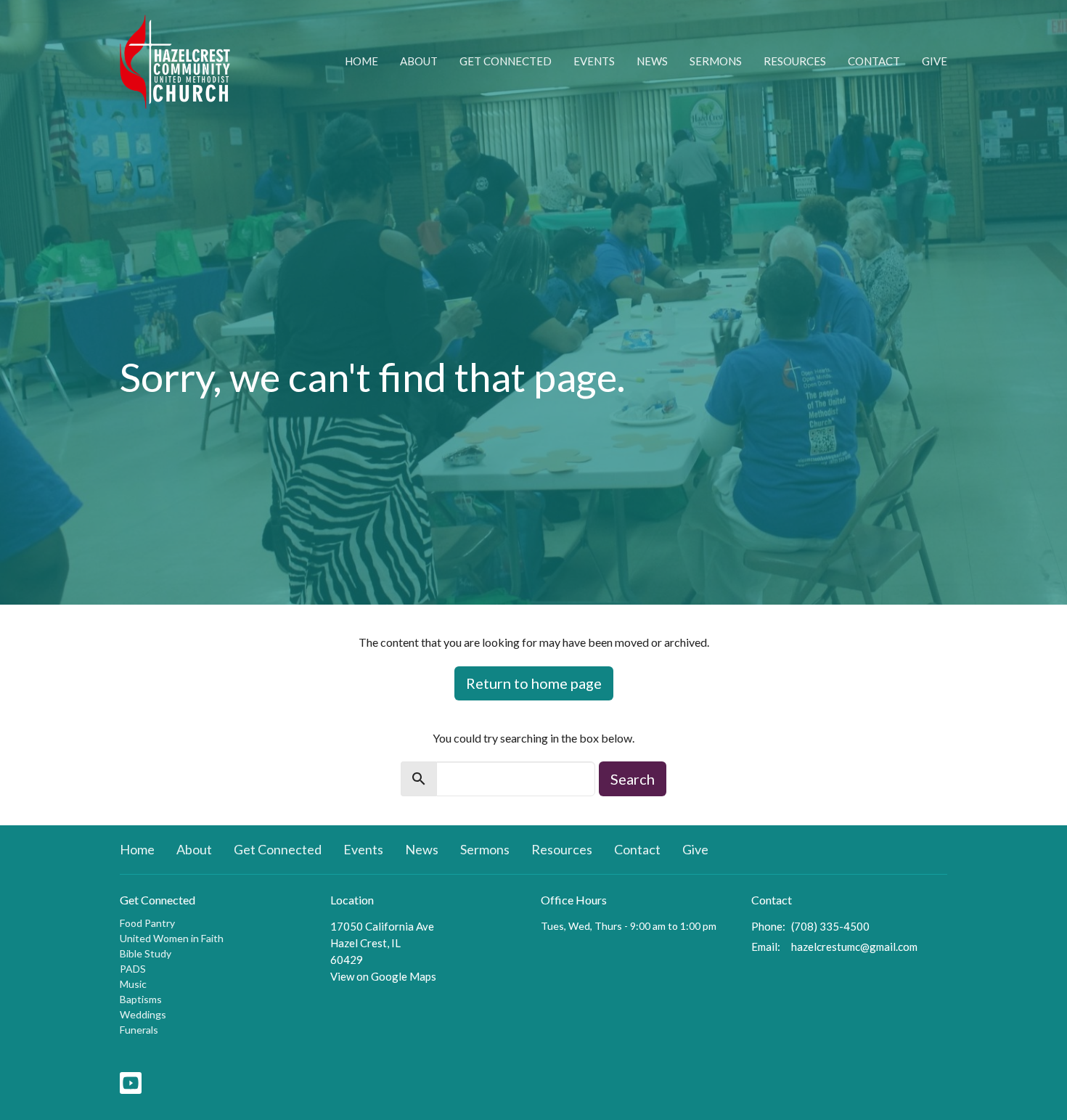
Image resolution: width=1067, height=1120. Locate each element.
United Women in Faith (172, 938)
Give (934, 61)
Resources (795, 61)
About (419, 61)
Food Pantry (147, 923)
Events (594, 61)
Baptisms (141, 999)
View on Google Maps (383, 976)
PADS (133, 968)
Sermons (716, 61)
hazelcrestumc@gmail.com (854, 946)
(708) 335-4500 (830, 926)
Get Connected (505, 61)
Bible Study (145, 953)
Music (133, 984)
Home (361, 61)
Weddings (143, 1014)
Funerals (139, 1029)
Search (632, 779)
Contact (874, 61)
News (652, 61)
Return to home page (534, 683)
